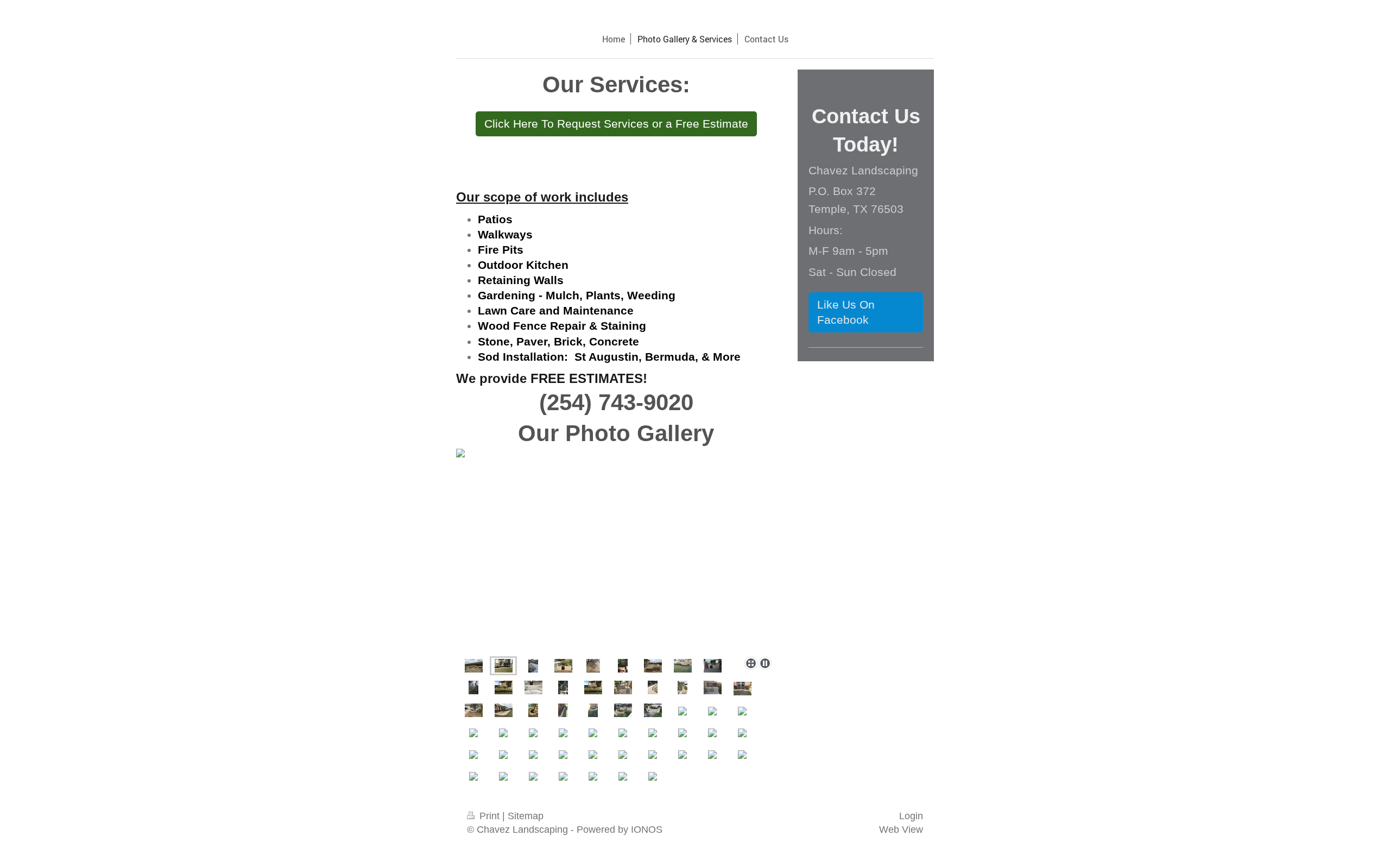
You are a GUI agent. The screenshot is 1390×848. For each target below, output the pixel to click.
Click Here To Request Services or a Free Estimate (616, 123)
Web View (901, 829)
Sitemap (526, 816)
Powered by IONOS (619, 829)
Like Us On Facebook (846, 312)
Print (489, 816)
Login (911, 816)
